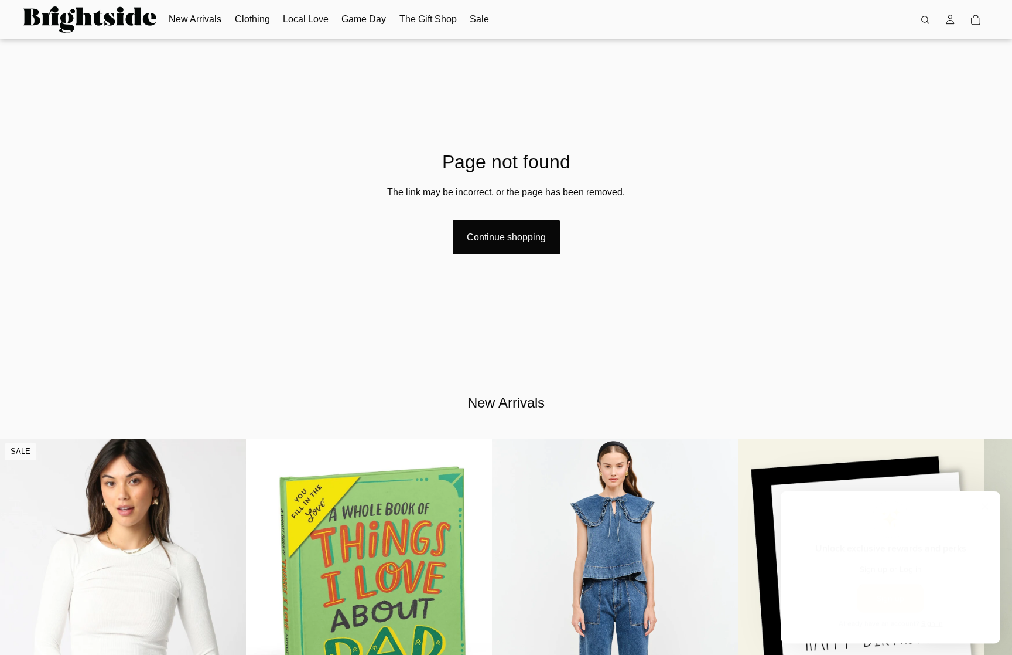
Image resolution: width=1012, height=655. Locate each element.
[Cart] (976, 20)
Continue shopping (506, 237)
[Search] (925, 20)
